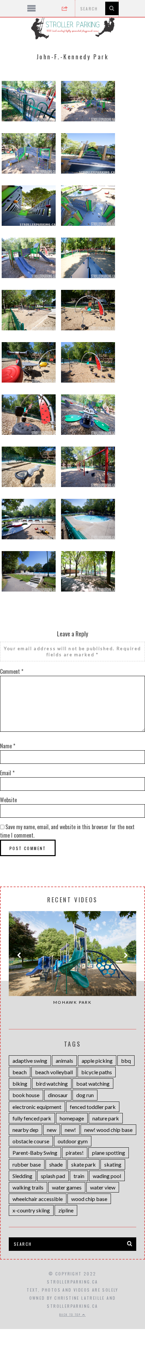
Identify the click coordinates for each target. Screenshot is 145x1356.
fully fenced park (31, 1118)
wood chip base (89, 1199)
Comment (11, 671)
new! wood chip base (108, 1129)
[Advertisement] (73, 1312)
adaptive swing (29, 1060)
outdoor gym (73, 1141)
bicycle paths (96, 1072)
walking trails (28, 1187)
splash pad (53, 1176)
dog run (85, 1095)
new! (70, 1129)
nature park (105, 1118)
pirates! (75, 1152)
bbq (126, 1060)
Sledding (22, 1176)
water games (67, 1187)
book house (25, 1095)
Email (7, 773)
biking (19, 1083)
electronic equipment (36, 1107)
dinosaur (58, 1095)
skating (112, 1164)
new (51, 1129)
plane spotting (108, 1152)
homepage (72, 1118)
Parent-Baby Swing (34, 1152)
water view (102, 1187)
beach (19, 1072)
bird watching (52, 1083)
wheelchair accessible (37, 1199)
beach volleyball (54, 1072)
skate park (83, 1164)
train (79, 1176)
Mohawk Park (72, 1002)
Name (7, 746)
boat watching (93, 1083)
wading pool (107, 1176)
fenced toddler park (93, 1107)
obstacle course (30, 1141)
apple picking (97, 1060)
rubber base (26, 1164)
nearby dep (25, 1129)
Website (8, 800)
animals (64, 1060)
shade (56, 1164)
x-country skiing (31, 1210)
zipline (66, 1210)
